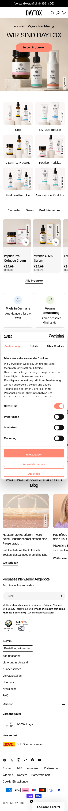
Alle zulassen (34, 454)
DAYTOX (18, 803)
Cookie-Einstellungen (16, 781)
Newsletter (9, 688)
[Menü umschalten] (4, 12)
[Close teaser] (31, 801)
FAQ (5, 695)
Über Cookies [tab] (55, 346)
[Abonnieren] (61, 596)
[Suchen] (52, 12)
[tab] (14, 210)
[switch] (59, 417)
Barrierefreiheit (40, 775)
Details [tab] (33, 346)
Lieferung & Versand (15, 662)
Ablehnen (34, 473)
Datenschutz (52, 768)
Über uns (8, 682)
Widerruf (8, 775)
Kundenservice (12, 669)
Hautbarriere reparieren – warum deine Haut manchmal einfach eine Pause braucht (25, 539)
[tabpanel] (34, 246)
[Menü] (28, 621)
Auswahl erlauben (34, 464)
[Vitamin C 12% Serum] (47, 233)
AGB (19, 768)
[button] (48, 806)
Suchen (7, 768)
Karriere (22, 775)
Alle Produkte (34, 280)
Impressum (33, 768)
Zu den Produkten (34, 47)
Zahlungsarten (12, 655)
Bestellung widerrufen (17, 648)
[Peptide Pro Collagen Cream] (17, 233)
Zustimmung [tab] (12, 346)
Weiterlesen (10, 563)
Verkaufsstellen (12, 675)
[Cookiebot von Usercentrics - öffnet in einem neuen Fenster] (49, 336)
